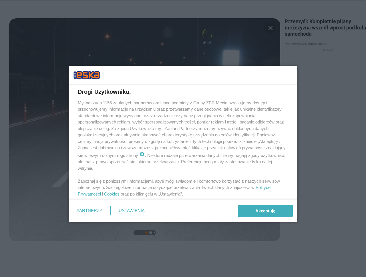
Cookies (112, 194)
